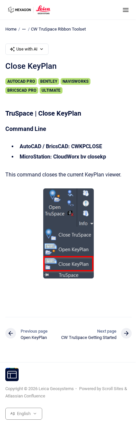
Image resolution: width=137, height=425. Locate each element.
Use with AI (27, 49)
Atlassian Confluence (25, 395)
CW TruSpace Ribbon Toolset (58, 29)
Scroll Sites (112, 388)
